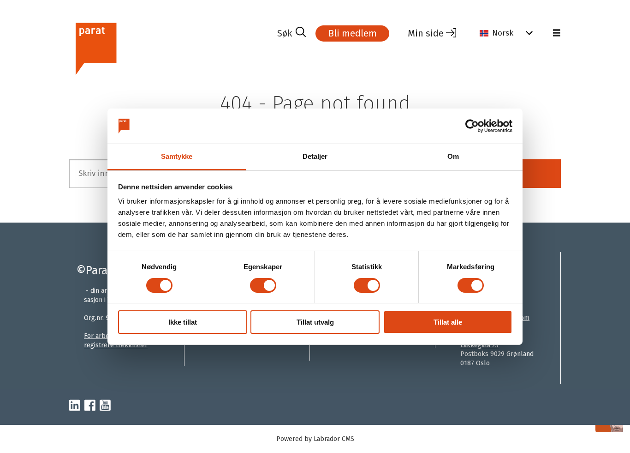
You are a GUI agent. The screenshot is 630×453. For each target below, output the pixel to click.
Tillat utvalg (315, 322)
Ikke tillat (182, 322)
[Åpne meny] (556, 33)
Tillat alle (448, 322)
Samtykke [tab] (177, 156)
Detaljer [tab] (315, 156)
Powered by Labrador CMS (315, 439)
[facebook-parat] (89, 406)
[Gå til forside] (169, 47)
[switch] (263, 285)
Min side (426, 33)
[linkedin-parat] (74, 406)
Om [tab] (453, 156)
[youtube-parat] (105, 406)
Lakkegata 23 (479, 345)
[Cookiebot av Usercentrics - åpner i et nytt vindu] (472, 126)
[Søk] (291, 33)
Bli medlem (352, 33)
